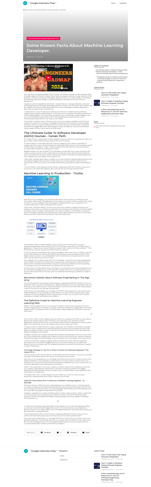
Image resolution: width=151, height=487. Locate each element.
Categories (123, 3)
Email (87, 432)
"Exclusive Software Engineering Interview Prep (43, 38)
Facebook (47, 432)
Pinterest (73, 432)
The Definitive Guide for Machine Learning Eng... (112, 77)
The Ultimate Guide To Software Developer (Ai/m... (112, 70)
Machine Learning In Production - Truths (109, 72)
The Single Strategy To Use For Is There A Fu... (112, 78)
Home (113, 3)
